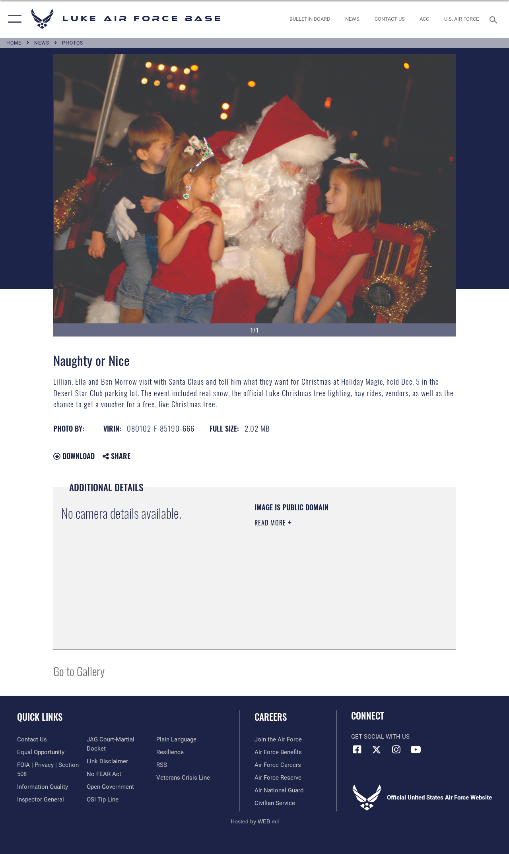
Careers (270, 717)
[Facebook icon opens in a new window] (357, 749)
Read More (271, 522)
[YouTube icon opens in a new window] (416, 749)
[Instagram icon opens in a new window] (396, 749)
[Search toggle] (494, 18)
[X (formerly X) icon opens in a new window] (377, 749)
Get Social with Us (380, 736)
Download (77, 456)
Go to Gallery (79, 670)
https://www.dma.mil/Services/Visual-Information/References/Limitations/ (325, 590)
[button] (13, 19)
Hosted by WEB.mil (255, 821)
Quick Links (39, 717)
